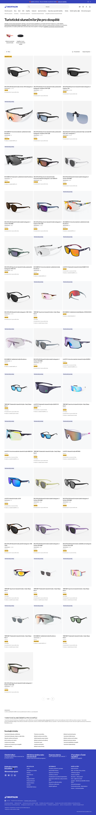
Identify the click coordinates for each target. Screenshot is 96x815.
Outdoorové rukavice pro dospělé (12, 744)
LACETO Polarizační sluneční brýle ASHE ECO (46, 404)
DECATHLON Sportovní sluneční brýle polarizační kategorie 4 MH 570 (18, 267)
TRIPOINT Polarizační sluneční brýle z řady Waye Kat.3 (18, 405)
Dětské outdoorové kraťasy (70, 738)
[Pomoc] (83, 6)
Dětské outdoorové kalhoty (41, 740)
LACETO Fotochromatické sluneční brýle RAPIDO (76, 359)
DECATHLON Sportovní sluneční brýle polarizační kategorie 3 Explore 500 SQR (47, 87)
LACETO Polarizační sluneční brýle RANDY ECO (76, 267)
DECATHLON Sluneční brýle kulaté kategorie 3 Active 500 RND (76, 177)
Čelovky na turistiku (39, 734)
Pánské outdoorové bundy (11, 738)
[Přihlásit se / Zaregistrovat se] (86, 6)
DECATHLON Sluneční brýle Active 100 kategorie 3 (18, 86)
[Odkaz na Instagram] (12, 775)
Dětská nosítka (8, 746)
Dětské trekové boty (39, 746)
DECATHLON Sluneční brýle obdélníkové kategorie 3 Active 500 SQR (77, 544)
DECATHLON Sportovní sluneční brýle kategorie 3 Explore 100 (77, 87)
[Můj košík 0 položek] (90, 6)
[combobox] (87, 52)
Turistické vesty (38, 742)
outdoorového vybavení (44, 720)
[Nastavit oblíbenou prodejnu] (79, 6)
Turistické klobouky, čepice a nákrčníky (14, 736)
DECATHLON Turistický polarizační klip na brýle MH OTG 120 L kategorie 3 (77, 132)
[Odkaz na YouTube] (9, 775)
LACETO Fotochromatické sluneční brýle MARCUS (18, 451)
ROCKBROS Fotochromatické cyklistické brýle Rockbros (17, 132)
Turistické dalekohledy (69, 744)
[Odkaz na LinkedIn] (15, 775)
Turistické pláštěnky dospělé (71, 742)
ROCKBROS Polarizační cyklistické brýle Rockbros (18, 177)
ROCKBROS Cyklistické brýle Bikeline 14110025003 (77, 312)
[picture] (18, 70)
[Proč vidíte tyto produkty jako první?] (72, 52)
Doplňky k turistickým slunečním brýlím (20, 43)
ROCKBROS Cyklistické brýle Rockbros (15, 359)
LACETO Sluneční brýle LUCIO (12, 498)
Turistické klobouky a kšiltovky (12, 734)
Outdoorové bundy (39, 744)
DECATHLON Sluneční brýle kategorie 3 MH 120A (18, 312)
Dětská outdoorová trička (40, 736)
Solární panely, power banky (41, 738)
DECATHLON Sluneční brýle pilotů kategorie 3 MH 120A (18, 544)
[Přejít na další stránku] (52, 699)
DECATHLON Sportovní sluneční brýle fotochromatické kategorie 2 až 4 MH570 (45, 177)
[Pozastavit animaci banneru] (88, 2)
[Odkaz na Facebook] (5, 775)
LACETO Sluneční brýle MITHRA (71, 451)
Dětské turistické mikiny (70, 740)
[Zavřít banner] (90, 2)
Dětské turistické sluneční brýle (9, 42)
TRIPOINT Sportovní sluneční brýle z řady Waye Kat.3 (47, 312)
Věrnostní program (86, 10)
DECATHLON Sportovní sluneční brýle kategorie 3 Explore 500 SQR (48, 222)
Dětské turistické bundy (70, 734)
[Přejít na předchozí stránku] (43, 699)
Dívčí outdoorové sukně (10, 740)
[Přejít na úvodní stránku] (11, 7)
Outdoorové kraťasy (9, 742)
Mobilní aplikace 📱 (74, 10)
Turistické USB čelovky (69, 736)
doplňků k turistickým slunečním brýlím (54, 26)
